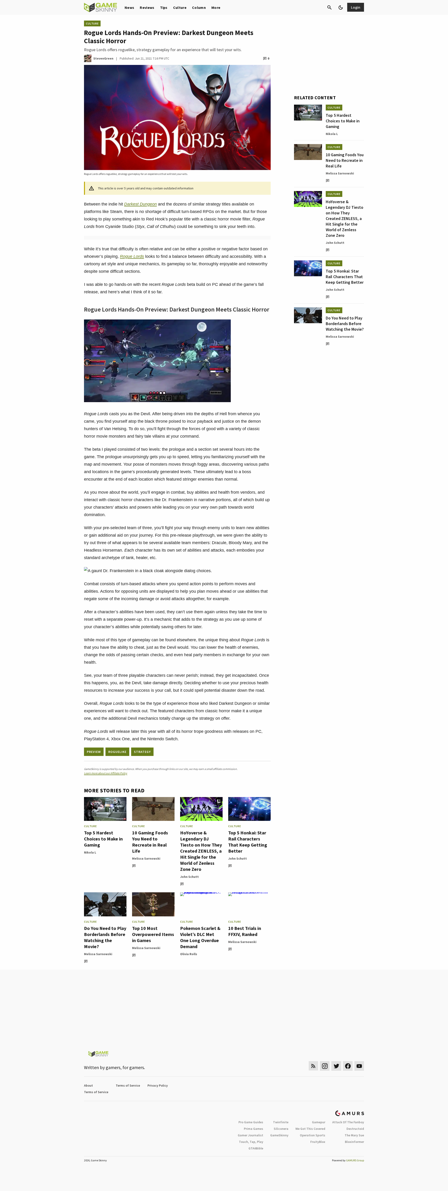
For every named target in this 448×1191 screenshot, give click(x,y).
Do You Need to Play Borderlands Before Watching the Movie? (105, 937)
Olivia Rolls (188, 954)
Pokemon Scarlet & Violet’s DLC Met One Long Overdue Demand (200, 937)
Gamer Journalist (250, 1135)
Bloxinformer (354, 1142)
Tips (164, 7)
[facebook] (348, 1066)
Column (199, 7)
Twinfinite (280, 1122)
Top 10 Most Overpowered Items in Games (153, 934)
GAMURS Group (355, 1160)
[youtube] (359, 1066)
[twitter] (336, 1066)
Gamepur (318, 1122)
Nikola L (90, 852)
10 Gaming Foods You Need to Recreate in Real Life (150, 842)
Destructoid (355, 1129)
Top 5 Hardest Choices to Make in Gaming (103, 839)
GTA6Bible (255, 1148)
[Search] (329, 7)
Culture (179, 7)
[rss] (313, 1066)
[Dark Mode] (340, 7)
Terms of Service (128, 1085)
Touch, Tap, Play (251, 1142)
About (88, 1085)
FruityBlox (317, 1142)
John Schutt (189, 877)
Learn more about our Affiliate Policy (105, 773)
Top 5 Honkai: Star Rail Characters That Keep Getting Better (247, 842)
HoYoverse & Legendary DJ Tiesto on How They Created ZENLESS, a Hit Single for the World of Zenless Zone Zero (201, 851)
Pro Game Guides (250, 1122)
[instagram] (324, 1066)
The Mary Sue (354, 1135)
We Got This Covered (310, 1129)
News (129, 7)
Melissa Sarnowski (146, 858)
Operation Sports (312, 1135)
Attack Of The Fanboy (348, 1122)
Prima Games (253, 1129)
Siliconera (281, 1129)
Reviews (147, 7)
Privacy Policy (157, 1085)
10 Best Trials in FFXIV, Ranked (244, 931)
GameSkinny (279, 1135)
